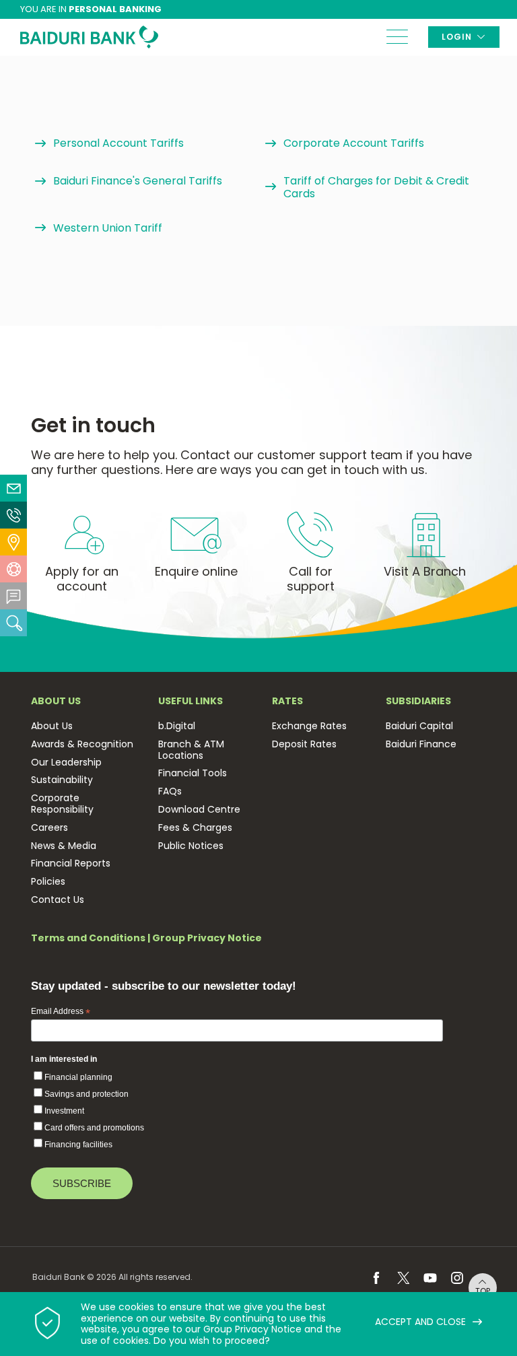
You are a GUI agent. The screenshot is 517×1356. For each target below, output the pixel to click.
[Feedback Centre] (13, 595)
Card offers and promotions (94, 1127)
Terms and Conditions (88, 938)
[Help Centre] (13, 568)
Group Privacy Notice (207, 938)
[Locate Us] (13, 542)
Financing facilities (78, 1144)
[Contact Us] (13, 515)
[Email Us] (13, 488)
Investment (64, 1111)
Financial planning (78, 1077)
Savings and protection (86, 1094)
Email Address (60, 1012)
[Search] (13, 622)
